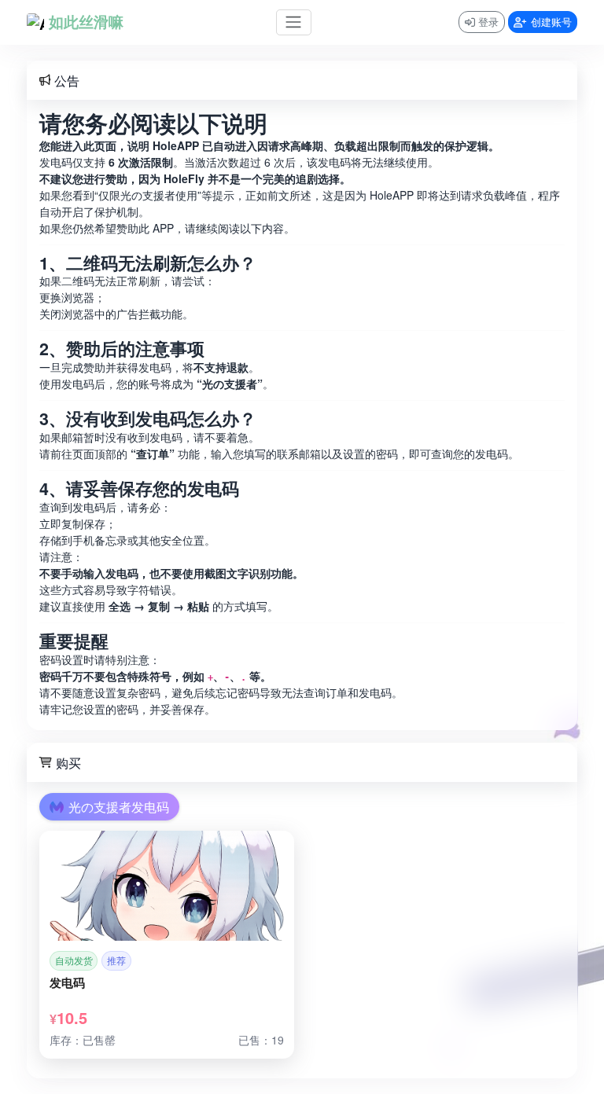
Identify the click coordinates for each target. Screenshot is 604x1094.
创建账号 (551, 21)
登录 (488, 21)
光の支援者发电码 (118, 807)
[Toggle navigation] (294, 22)
